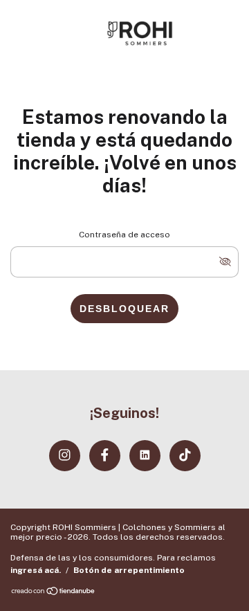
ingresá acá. (35, 570)
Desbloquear (124, 308)
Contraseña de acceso (124, 234)
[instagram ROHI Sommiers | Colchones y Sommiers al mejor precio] (64, 455)
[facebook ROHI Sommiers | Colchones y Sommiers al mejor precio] (104, 455)
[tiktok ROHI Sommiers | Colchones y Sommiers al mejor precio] (185, 455)
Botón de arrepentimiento (129, 570)
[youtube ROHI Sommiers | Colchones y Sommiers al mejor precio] (144, 455)
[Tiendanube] (53, 592)
